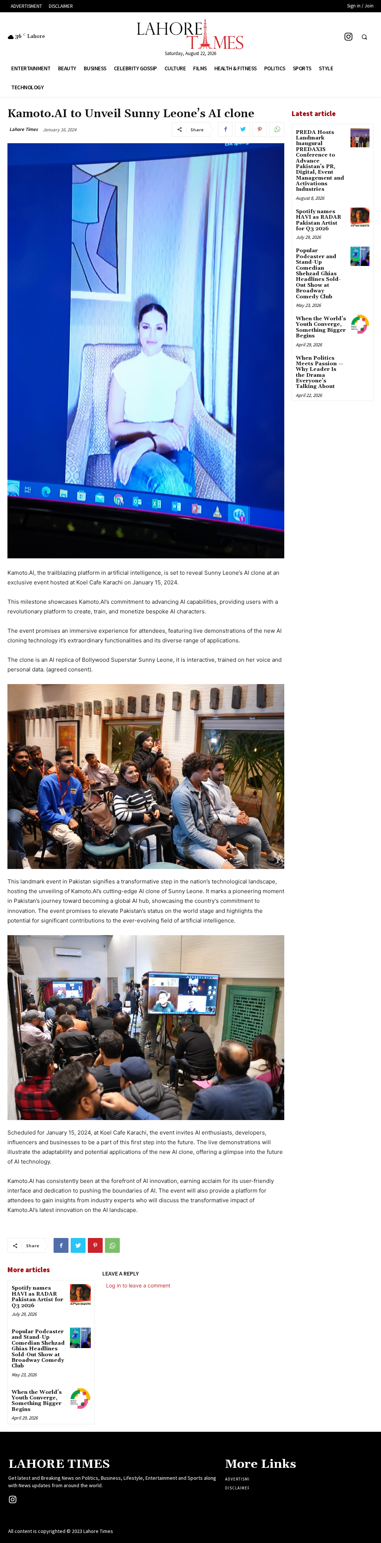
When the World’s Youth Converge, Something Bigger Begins (37, 1401)
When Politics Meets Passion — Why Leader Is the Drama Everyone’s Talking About (319, 372)
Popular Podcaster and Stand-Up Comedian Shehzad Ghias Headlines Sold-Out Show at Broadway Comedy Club (38, 1348)
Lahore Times (23, 129)
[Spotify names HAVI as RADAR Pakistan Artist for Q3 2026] (80, 1294)
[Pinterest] (259, 129)
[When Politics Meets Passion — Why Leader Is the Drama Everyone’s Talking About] (359, 363)
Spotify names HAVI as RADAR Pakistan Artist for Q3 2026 (37, 1297)
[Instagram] (348, 36)
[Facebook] (225, 129)
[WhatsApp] (276, 129)
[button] (364, 37)
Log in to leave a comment (138, 1285)
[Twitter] (242, 129)
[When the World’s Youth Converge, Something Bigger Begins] (80, 1398)
